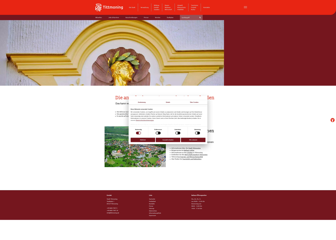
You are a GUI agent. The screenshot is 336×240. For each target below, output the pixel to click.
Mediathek (152, 201)
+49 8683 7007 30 (112, 210)
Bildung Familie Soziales (156, 7)
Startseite (152, 199)
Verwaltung (145, 7)
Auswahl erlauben (168, 140)
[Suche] (200, 17)
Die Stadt (132, 7)
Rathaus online (189, 150)
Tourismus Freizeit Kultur (194, 7)
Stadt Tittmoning (194, 148)
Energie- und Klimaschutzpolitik (191, 157)
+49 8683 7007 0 (112, 208)
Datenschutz (153, 211)
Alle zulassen (193, 140)
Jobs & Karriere (113, 17)
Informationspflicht (155, 213)
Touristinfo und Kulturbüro (191, 159)
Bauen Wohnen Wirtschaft (168, 7)
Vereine (157, 17)
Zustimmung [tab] (142, 102)
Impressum (152, 215)
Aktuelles (98, 17)
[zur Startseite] (109, 7)
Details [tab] (168, 102)
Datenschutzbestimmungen (145, 120)
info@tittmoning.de (113, 213)
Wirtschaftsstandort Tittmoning (196, 154)
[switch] (158, 133)
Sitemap (151, 208)
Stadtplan (170, 17)
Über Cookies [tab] (194, 102)
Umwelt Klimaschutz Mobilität (181, 7)
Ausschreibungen (131, 17)
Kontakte (206, 7)
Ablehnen (143, 140)
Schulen (190, 152)
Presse (146, 17)
